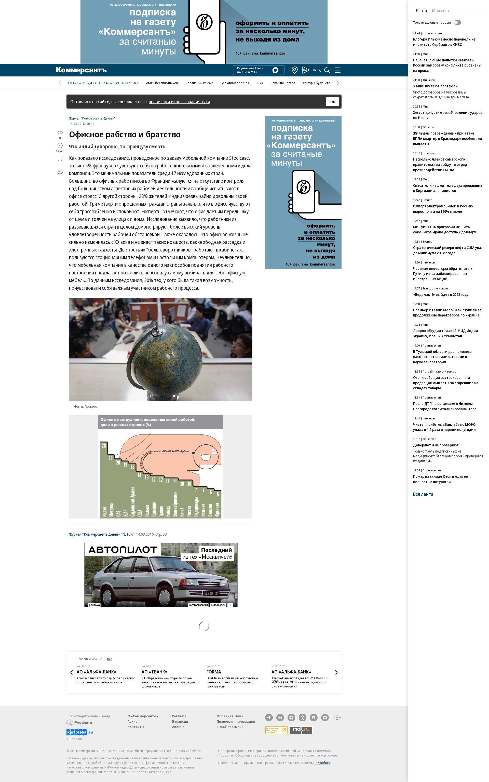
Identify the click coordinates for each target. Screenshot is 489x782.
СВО (260, 83)
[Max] (325, 717)
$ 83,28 (73, 83)
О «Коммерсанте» (143, 716)
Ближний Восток (283, 83)
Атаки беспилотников (162, 83)
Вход (317, 70)
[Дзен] (291, 717)
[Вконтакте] (280, 717)
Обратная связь (230, 716)
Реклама (179, 716)
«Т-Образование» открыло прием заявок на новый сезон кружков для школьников (169, 682)
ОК (332, 101)
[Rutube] (314, 717)
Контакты (136, 726)
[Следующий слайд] (336, 673)
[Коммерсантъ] (81, 70)
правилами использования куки (179, 101)
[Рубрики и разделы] (338, 70)
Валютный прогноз (235, 83)
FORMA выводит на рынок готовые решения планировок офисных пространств (232, 682)
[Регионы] (295, 70)
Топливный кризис (199, 83)
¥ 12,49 (104, 83)
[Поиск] (327, 70)
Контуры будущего (316, 83)
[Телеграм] (269, 717)
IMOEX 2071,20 (125, 83)
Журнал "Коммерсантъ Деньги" (92, 118)
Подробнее (322, 762)
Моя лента (442, 10)
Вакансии (180, 721)
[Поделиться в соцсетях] (60, 172)
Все (109, 659)
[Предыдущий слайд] (71, 673)
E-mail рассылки (230, 726)
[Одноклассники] (302, 717)
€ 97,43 (88, 83)
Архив (132, 721)
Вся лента (423, 494)
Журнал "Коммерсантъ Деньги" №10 (99, 534)
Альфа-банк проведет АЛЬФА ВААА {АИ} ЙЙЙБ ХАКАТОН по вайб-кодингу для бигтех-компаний (301, 682)
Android (178, 726)
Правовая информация (236, 721)
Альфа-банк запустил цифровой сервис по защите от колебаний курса (106, 680)
